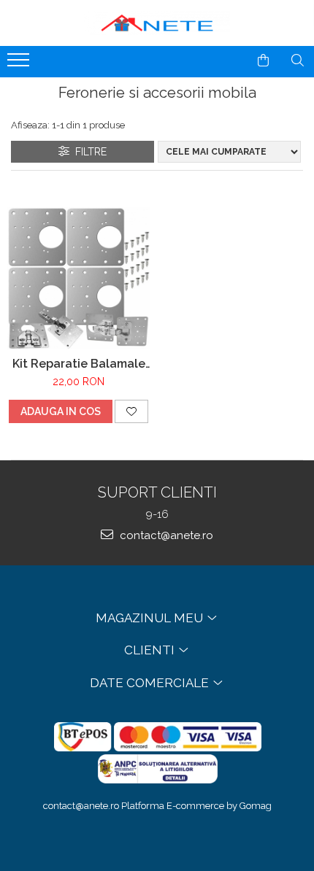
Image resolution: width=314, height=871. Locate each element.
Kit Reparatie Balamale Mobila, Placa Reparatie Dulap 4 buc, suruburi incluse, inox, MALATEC (79, 364)
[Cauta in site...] (297, 60)
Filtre (88, 152)
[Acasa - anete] (157, 23)
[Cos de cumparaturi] (263, 60)
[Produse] (20, 64)
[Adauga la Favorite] (131, 411)
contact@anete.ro (165, 535)
